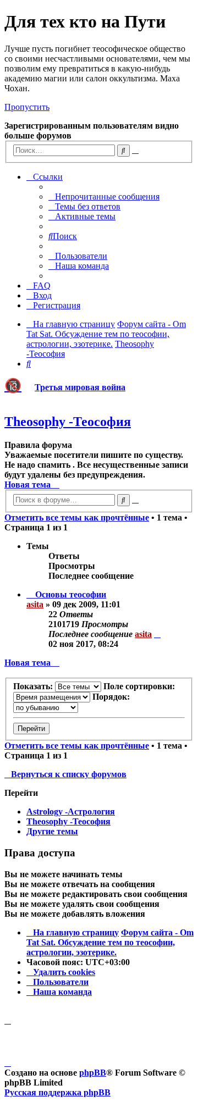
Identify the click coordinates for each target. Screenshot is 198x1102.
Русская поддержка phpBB (57, 1092)
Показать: (34, 686)
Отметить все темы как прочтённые (76, 517)
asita (34, 604)
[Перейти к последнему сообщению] (157, 634)
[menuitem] (104, 196)
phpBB (92, 1072)
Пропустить (27, 107)
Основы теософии (70, 594)
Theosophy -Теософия (67, 421)
